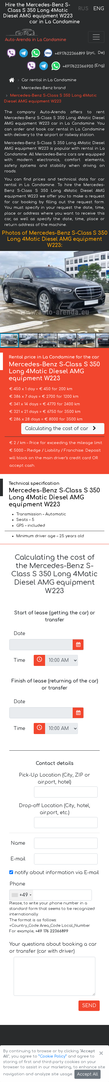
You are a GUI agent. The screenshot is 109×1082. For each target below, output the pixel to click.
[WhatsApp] (35, 53)
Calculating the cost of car (57, 428)
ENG (98, 8)
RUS (83, 8)
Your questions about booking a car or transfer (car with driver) (53, 948)
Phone (17, 884)
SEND (89, 1005)
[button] (103, 292)
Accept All (87, 1074)
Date (19, 633)
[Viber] (11, 53)
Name (18, 843)
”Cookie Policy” (52, 1056)
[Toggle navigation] (96, 37)
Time (19, 660)
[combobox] (21, 895)
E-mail (17, 859)
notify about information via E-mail (56, 872)
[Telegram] (23, 53)
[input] (41, 644)
